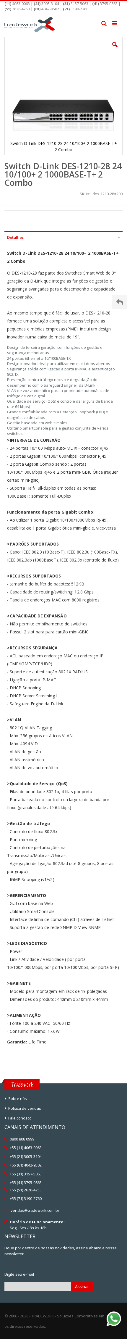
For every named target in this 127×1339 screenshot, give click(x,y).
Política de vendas (24, 1108)
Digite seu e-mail (19, 1274)
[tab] (63, 237)
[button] (115, 49)
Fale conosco (20, 1118)
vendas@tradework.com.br (35, 1210)
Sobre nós (17, 1098)
